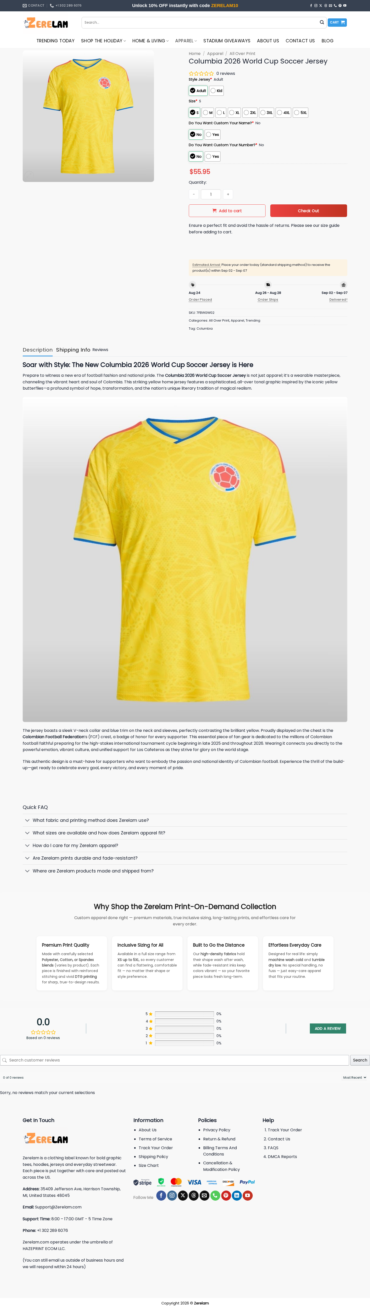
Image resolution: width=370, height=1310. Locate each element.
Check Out (308, 210)
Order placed (200, 299)
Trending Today (55, 41)
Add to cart (230, 210)
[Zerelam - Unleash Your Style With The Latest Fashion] (48, 22)
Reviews (100, 350)
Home (195, 53)
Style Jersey (200, 79)
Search (360, 1060)
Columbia (205, 328)
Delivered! (338, 299)
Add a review (328, 1028)
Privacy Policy (216, 1130)
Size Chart (149, 1165)
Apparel (184, 41)
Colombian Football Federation (53, 737)
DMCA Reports (282, 1157)
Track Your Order (156, 1148)
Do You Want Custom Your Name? (221, 123)
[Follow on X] (320, 6)
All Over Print (242, 53)
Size (193, 101)
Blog (328, 41)
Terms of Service (155, 1139)
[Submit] (322, 22)
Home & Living (148, 41)
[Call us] (335, 6)
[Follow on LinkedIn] (237, 1196)
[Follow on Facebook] (311, 6)
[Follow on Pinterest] (340, 6)
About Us (268, 41)
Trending (253, 320)
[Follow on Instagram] (315, 6)
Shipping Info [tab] (73, 349)
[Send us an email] (330, 6)
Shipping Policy (153, 1157)
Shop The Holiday (102, 41)
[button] (337, 22)
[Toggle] (27, 820)
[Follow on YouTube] (344, 6)
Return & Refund (219, 1139)
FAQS (273, 1148)
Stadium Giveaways (226, 41)
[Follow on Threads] (325, 6)
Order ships (268, 299)
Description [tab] (38, 349)
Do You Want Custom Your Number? (223, 144)
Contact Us (300, 41)
